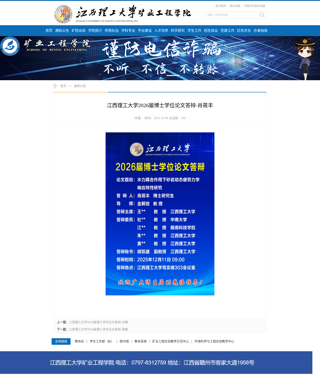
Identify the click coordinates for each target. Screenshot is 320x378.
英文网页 (221, 6)
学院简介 (95, 30)
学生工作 (194, 30)
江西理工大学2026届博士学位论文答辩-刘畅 (98, 322)
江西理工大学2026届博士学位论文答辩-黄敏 (98, 329)
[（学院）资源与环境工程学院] (124, 13)
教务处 (79, 341)
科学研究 (178, 30)
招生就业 (211, 30)
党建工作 (227, 30)
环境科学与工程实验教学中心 (214, 341)
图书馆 (124, 341)
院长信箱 (235, 6)
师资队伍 (112, 30)
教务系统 (141, 341)
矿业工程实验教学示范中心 (170, 341)
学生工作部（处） (102, 341)
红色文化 (244, 30)
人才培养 (161, 30)
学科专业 (128, 30)
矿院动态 (79, 30)
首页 (48, 30)
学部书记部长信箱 (254, 6)
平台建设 (145, 30)
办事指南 (261, 30)
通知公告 (62, 30)
